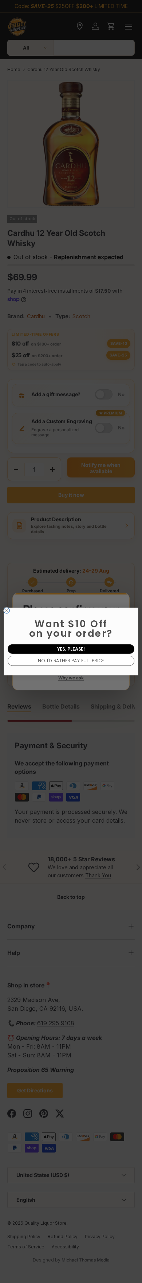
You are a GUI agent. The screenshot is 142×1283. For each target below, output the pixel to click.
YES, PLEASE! (71, 649)
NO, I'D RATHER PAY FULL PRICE (71, 661)
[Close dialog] (7, 610)
